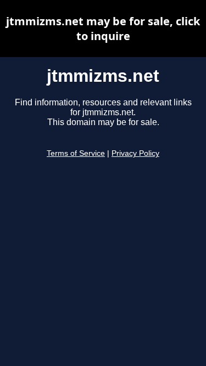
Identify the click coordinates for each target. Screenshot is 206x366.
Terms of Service (76, 153)
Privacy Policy (135, 153)
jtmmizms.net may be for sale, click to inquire (103, 28)
